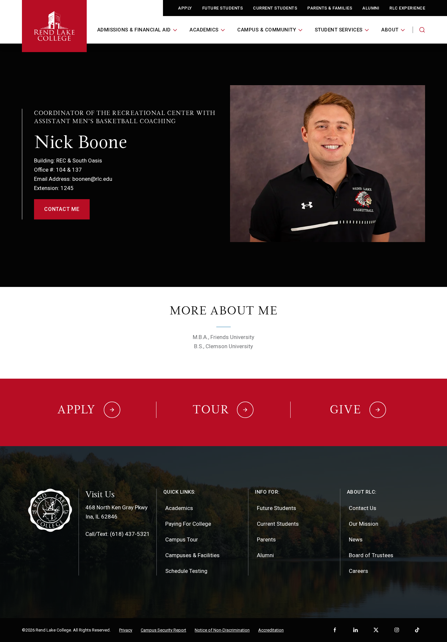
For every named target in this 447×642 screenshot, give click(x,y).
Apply (185, 8)
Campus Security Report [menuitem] (163, 630)
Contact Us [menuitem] (362, 508)
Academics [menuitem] (179, 508)
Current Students (275, 8)
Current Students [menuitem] (278, 523)
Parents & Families (329, 8)
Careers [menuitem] (358, 571)
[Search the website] (422, 29)
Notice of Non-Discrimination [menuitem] (222, 630)
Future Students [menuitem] (276, 508)
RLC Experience (407, 8)
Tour (211, 409)
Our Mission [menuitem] (363, 523)
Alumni (370, 8)
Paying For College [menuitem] (188, 523)
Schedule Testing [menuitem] (186, 571)
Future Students (222, 8)
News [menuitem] (356, 539)
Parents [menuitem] (266, 539)
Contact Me (62, 209)
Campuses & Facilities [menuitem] (192, 555)
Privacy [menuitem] (125, 630)
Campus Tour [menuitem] (181, 539)
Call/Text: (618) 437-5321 (117, 534)
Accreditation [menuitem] (271, 630)
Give (345, 409)
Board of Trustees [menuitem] (371, 555)
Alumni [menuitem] (265, 555)
